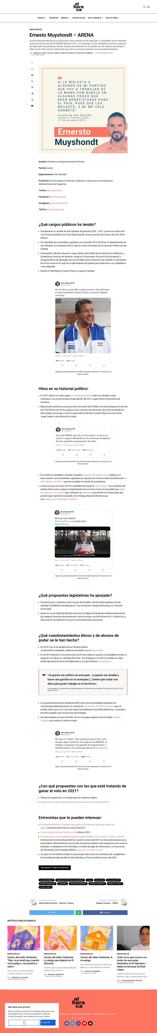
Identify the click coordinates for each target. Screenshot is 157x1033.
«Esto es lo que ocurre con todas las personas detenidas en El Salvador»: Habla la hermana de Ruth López (132, 963)
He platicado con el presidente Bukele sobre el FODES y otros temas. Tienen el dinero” (82, 836)
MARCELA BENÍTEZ (97, 884)
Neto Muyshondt (58, 196)
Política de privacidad (81, 1014)
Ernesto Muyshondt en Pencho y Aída (58, 832)
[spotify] (90, 1023)
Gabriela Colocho (20, 977)
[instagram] (78, 1023)
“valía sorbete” (101, 486)
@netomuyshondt (58, 203)
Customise (13, 1022)
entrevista (108, 688)
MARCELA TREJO (115, 884)
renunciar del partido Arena (96, 475)
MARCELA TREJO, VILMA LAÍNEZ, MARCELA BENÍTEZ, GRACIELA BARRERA (63, 53)
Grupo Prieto (97, 650)
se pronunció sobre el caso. (89, 850)
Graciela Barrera (93, 971)
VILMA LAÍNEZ (45, 887)
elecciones (100, 880)
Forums (111, 1014)
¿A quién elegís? (46, 880)
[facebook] (66, 1023)
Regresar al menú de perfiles (55, 868)
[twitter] (72, 1023)
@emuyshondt (54, 190)
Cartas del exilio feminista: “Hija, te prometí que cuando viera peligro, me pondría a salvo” (23, 962)
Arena (89, 880)
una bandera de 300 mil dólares (99, 706)
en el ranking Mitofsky (81, 395)
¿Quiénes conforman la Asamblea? (70, 880)
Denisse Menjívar (56, 974)
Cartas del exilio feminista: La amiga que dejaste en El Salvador (59, 960)
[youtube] (84, 1023)
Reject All (30, 1022)
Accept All (46, 1022)
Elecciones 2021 (113, 880)
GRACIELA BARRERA (78, 884)
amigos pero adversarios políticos (61, 499)
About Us (64, 1014)
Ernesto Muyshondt (47, 884)
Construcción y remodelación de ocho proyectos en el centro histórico (74, 802)
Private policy (99, 1014)
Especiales (62, 884)
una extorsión (104, 661)
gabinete (87, 492)
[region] (32, 1015)
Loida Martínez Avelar (131, 980)
